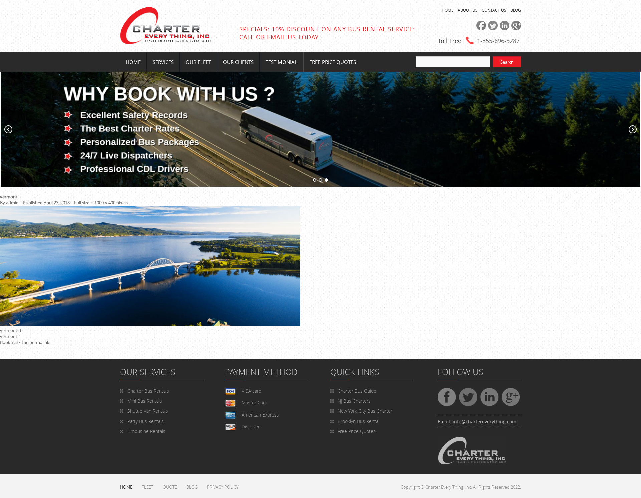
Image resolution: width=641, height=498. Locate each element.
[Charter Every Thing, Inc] (165, 42)
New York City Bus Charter (365, 411)
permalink (39, 342)
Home (133, 62)
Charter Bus (357, 391)
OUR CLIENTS (238, 62)
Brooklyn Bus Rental (358, 421)
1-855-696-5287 (498, 41)
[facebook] (480, 29)
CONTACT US (494, 10)
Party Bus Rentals (145, 421)
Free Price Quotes (332, 62)
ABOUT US (468, 10)
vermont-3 (10, 330)
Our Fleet (198, 62)
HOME (448, 10)
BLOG (515, 10)
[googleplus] (515, 29)
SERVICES (163, 62)
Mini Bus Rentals (144, 401)
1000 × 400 (104, 203)
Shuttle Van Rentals (147, 411)
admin (12, 203)
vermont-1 (10, 336)
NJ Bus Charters (354, 401)
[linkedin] (503, 29)
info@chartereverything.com (484, 421)
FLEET (147, 487)
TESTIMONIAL (281, 62)
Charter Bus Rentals (148, 391)
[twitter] (492, 29)
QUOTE (170, 487)
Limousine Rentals (146, 431)
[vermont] (150, 324)
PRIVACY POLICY (223, 487)
